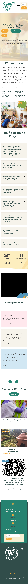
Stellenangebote (10, 567)
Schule (5, 30)
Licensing (21, 577)
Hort (4, 35)
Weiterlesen (14, 394)
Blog (16, 564)
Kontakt (11, 564)
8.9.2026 (12, 526)
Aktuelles (21, 564)
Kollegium (6, 431)
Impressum (19, 567)
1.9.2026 (12, 507)
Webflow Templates (10, 578)
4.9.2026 (12, 517)
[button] (18, 6)
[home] (9, 6)
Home (5, 564)
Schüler (5, 461)
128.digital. (19, 578)
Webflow (17, 580)
